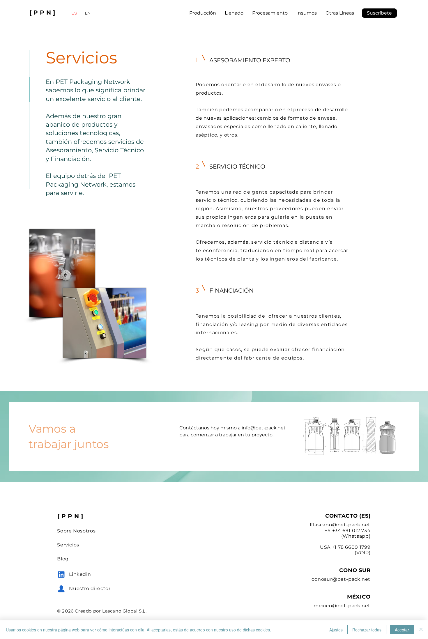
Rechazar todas (366, 630)
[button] (379, 13)
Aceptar (402, 630)
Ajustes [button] (336, 630)
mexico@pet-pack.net (342, 605)
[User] (61, 574)
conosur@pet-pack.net (341, 579)
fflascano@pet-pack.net (340, 525)
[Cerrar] (421, 629)
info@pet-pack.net (264, 428)
